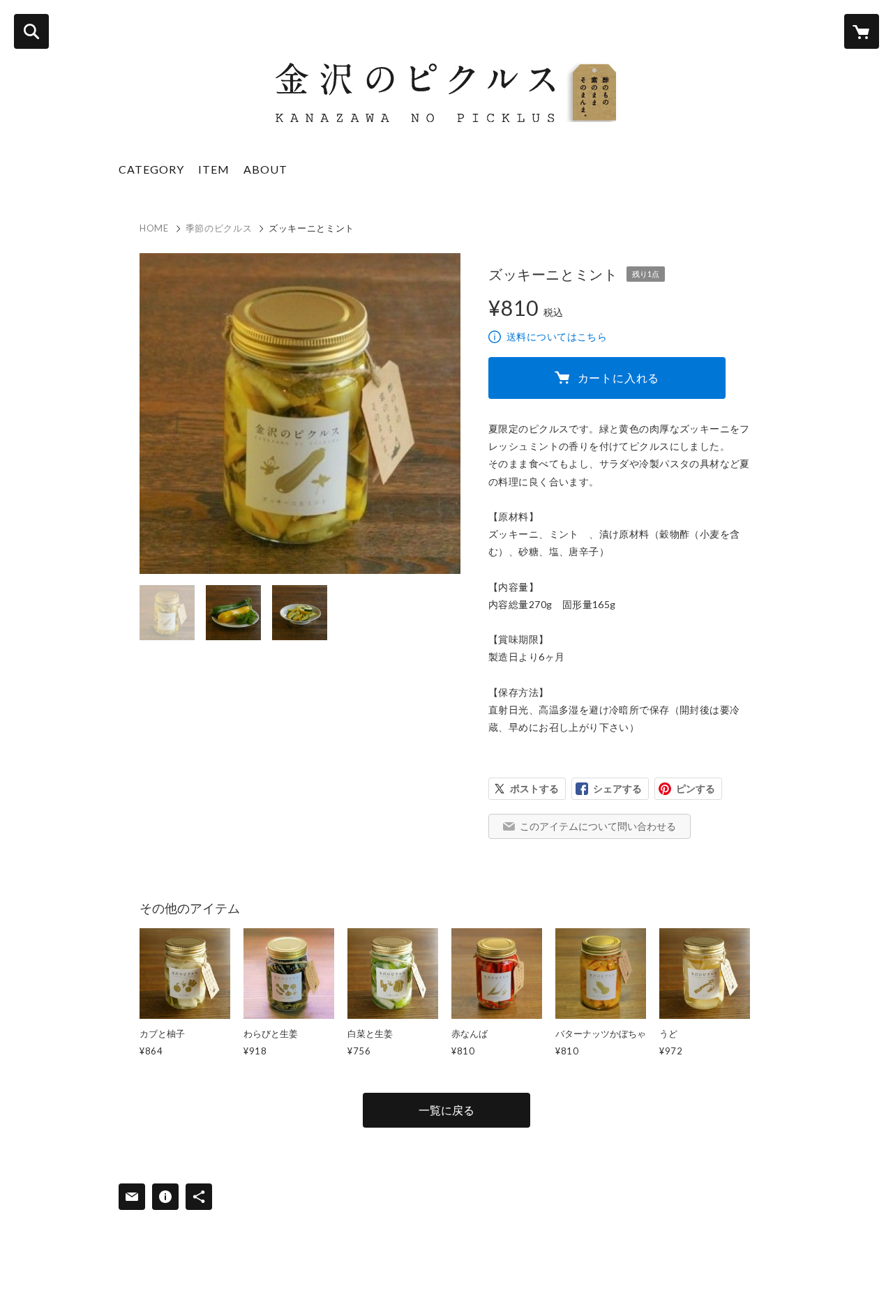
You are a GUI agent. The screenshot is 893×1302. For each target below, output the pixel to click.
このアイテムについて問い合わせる (598, 826)
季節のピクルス (219, 228)
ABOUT (265, 169)
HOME (154, 228)
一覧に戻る (446, 1109)
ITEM (214, 169)
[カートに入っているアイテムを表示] (861, 31)
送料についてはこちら (556, 336)
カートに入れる (619, 377)
